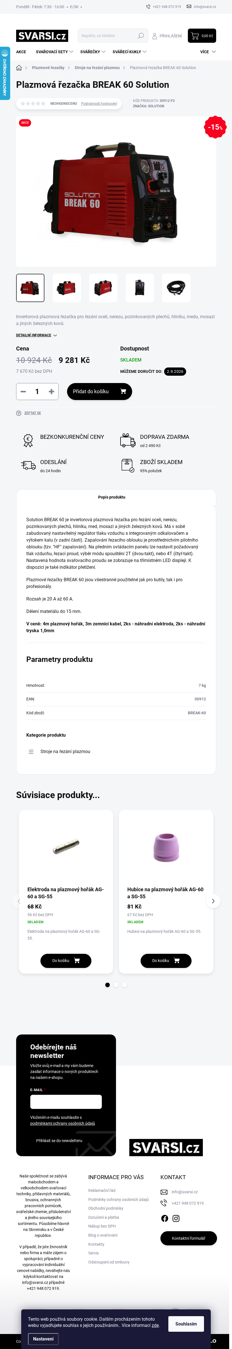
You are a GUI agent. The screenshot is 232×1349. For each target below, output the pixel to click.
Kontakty (96, 1244)
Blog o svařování (102, 1235)
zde (155, 1325)
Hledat (141, 35)
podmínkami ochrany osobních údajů (62, 1123)
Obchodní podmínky (105, 1208)
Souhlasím (186, 1324)
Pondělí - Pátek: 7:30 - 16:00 (40, 7)
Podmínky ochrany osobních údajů (118, 1199)
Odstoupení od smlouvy (109, 1262)
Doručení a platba (103, 1217)
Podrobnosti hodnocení (99, 104)
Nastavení (43, 1339)
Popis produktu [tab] (111, 497)
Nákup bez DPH (102, 1226)
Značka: (148, 106)
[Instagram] (176, 1217)
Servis (93, 1253)
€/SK (74, 7)
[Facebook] (164, 1217)
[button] (107, 985)
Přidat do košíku (91, 391)
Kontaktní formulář (188, 1238)
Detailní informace (33, 335)
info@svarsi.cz (35, 1282)
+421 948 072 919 (43, 1288)
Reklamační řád (101, 1190)
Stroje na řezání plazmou (65, 751)
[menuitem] (23, 51)
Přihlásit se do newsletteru (59, 1140)
